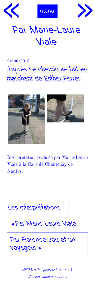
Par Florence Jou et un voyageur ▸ (43, 244)
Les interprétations (34, 208)
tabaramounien (54, 277)
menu (47, 11)
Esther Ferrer (63, 79)
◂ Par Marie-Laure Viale (44, 224)
